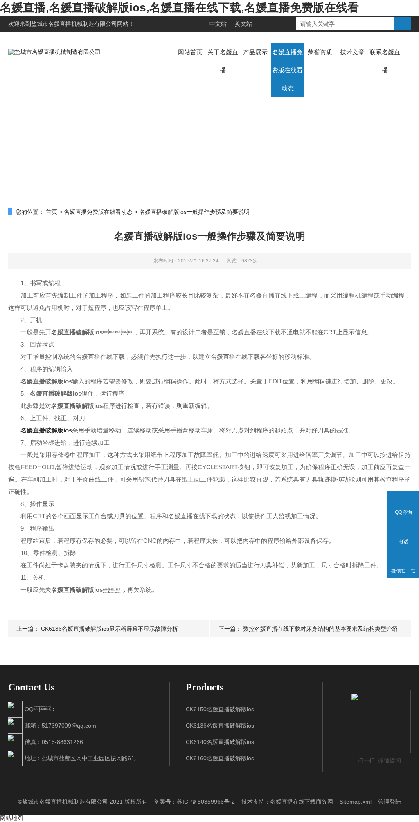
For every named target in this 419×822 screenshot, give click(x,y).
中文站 (218, 23)
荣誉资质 (320, 52)
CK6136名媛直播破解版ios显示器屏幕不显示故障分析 (109, 628)
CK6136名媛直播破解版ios (220, 725)
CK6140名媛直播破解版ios (220, 742)
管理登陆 (389, 801)
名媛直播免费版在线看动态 (287, 70)
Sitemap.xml (356, 801)
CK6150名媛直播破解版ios (220, 709)
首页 (51, 211)
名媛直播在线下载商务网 (301, 801)
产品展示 (255, 52)
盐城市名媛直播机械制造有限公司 (74, 23)
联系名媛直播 (384, 61)
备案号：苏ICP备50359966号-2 (194, 801)
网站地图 (11, 818)
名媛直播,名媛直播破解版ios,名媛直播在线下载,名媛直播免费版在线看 (179, 7)
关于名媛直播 (222, 61)
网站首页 (190, 52)
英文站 (243, 23)
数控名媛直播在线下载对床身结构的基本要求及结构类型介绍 (320, 628)
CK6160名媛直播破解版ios (220, 758)
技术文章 (352, 52)
